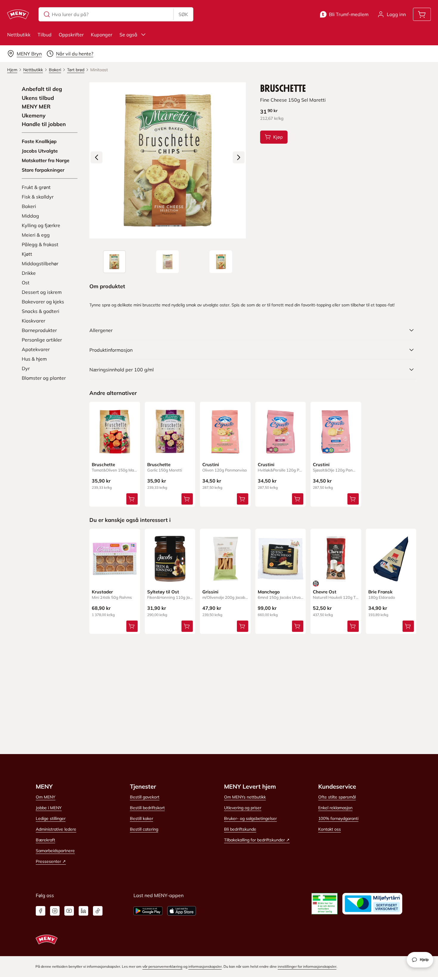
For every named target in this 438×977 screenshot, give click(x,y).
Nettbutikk (18, 35)
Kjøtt (27, 254)
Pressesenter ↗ (51, 861)
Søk (183, 14)
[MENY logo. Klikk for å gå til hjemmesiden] (18, 14)
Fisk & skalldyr (38, 197)
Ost (25, 283)
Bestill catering (144, 829)
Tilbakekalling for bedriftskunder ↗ (257, 840)
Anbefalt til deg (42, 89)
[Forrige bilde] (96, 157)
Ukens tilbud (38, 98)
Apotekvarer (36, 349)
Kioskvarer (33, 321)
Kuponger (101, 35)
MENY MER (36, 106)
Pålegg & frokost (40, 244)
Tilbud (45, 35)
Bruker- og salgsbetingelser (250, 818)
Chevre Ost (324, 592)
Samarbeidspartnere (55, 850)
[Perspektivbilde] (220, 261)
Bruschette (103, 464)
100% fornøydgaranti (338, 818)
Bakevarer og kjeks (43, 302)
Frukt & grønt (36, 187)
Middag (30, 216)
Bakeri (29, 206)
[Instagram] (55, 911)
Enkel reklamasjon (335, 807)
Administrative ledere (56, 829)
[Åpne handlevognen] (422, 14)
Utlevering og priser (242, 807)
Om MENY (45, 797)
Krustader (102, 592)
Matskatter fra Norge (45, 160)
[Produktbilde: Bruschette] (114, 261)
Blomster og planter (44, 378)
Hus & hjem (34, 359)
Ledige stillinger (51, 818)
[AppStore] (181, 911)
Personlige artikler (42, 340)
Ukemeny (34, 115)
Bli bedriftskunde (240, 829)
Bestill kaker (141, 818)
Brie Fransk (380, 592)
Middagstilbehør (40, 263)
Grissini (210, 592)
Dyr (26, 368)
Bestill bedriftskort (147, 807)
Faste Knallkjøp (39, 141)
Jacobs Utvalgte (40, 151)
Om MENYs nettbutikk (245, 797)
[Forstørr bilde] (167, 160)
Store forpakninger (43, 170)
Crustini (210, 464)
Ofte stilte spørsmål (337, 797)
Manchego (269, 592)
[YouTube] (69, 911)
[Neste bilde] (239, 157)
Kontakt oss (329, 829)
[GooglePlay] (147, 911)
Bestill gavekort (144, 797)
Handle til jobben (44, 124)
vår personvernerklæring (162, 966)
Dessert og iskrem (42, 292)
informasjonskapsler (205, 966)
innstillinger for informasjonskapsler (307, 966)
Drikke (29, 273)
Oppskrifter (71, 35)
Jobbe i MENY (49, 807)
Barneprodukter (39, 330)
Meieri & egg (36, 235)
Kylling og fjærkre (41, 225)
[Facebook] (40, 911)
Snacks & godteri (40, 311)
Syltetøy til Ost (163, 592)
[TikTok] (97, 911)
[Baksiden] (167, 261)
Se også (128, 35)
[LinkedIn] (83, 911)
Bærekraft (45, 840)
